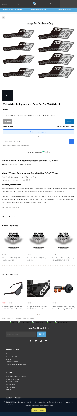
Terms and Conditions (12, 362)
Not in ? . (16, 146)
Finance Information (12, 356)
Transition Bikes (10, 387)
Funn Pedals (9, 390)
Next (73, 248)
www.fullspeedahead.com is (12, 202)
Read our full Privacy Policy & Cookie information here (38, 405)
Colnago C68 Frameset (13, 379)
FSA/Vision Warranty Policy (10, 207)
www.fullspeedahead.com (59, 199)
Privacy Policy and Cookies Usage (16, 364)
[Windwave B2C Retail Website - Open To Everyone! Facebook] (31, 340)
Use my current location (39, 132)
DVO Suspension (11, 384)
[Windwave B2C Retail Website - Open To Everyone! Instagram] (41, 340)
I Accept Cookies (38, 410)
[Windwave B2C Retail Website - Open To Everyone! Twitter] (36, 340)
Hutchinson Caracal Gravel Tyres (16, 376)
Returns (8, 359)
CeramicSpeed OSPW (12, 382)
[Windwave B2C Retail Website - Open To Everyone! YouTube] (46, 340)
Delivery (8, 354)
